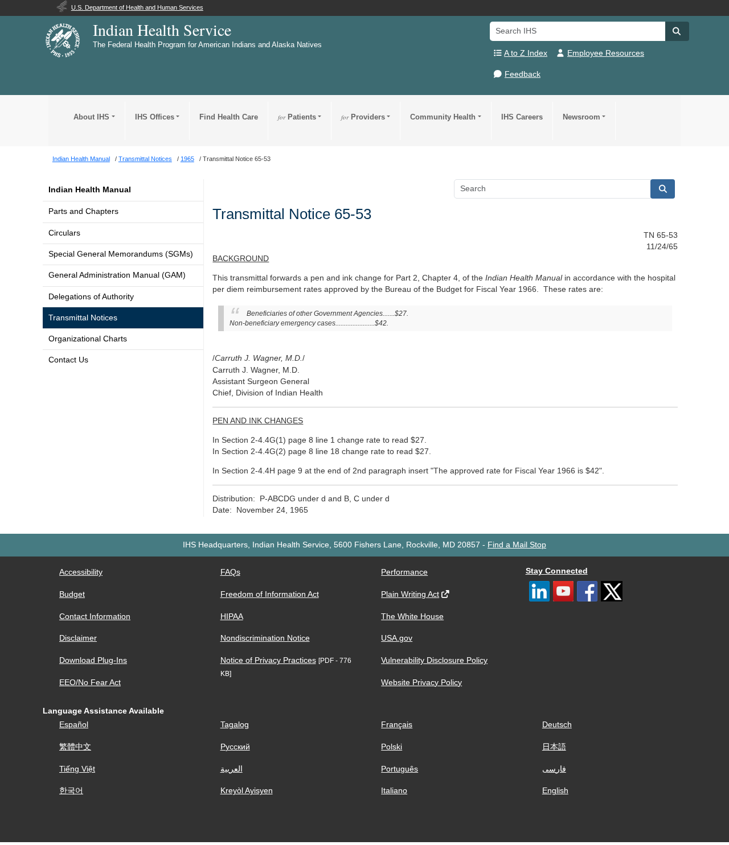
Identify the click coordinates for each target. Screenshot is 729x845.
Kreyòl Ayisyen (246, 790)
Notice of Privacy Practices (268, 660)
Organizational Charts (87, 339)
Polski (391, 747)
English (555, 790)
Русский (235, 747)
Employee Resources (605, 53)
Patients (297, 117)
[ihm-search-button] (662, 189)
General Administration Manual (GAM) (117, 275)
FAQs (230, 572)
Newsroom (581, 117)
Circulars (64, 233)
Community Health (443, 117)
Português (399, 769)
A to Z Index (525, 53)
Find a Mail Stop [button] (517, 545)
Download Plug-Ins (93, 660)
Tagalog (234, 724)
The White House (412, 616)
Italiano (394, 790)
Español (73, 724)
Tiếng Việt (77, 769)
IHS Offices (154, 117)
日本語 (554, 747)
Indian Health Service (162, 29)
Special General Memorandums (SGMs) (120, 254)
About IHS (91, 117)
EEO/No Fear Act (90, 682)
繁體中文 (75, 747)
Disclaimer (78, 638)
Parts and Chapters (83, 211)
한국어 (71, 790)
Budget (72, 594)
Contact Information (94, 616)
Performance (404, 572)
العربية (231, 769)
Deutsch (557, 724)
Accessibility (81, 572)
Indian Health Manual (89, 190)
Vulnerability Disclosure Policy (434, 660)
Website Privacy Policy (421, 682)
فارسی (554, 769)
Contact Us (68, 360)
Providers (363, 117)
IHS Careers (522, 117)
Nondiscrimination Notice (265, 638)
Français (396, 724)
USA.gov (396, 638)
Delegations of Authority (91, 296)
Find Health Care (228, 117)
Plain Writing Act (410, 594)
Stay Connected (557, 571)
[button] (677, 31)
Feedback (522, 74)
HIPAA (231, 616)
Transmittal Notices (82, 318)
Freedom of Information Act (269, 594)
